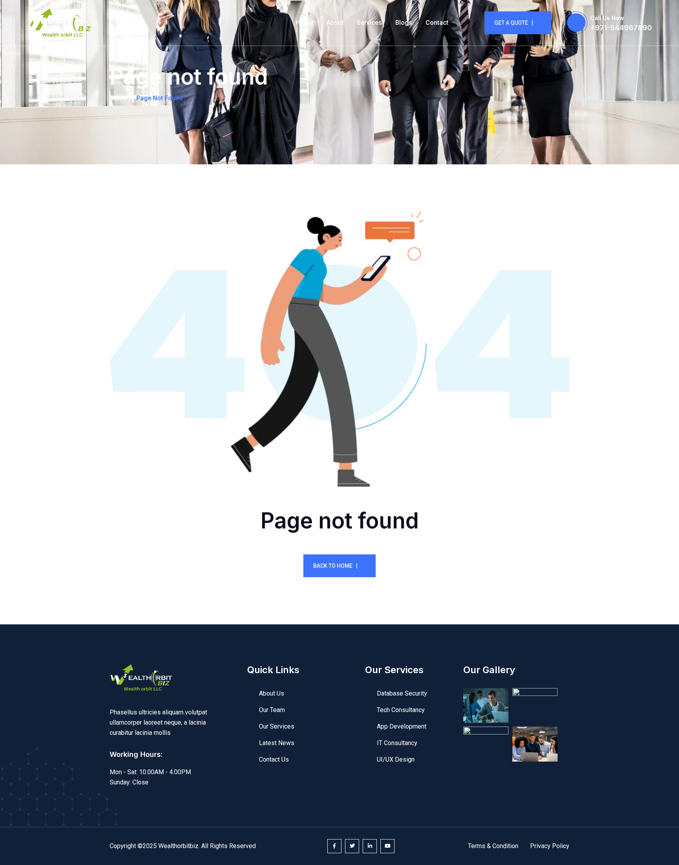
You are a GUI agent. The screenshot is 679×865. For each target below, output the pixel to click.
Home (304, 22)
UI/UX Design (396, 759)
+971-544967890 (621, 28)
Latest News (276, 743)
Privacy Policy (549, 846)
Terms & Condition (493, 846)
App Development (401, 726)
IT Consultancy (397, 743)
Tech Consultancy (401, 710)
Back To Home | (335, 566)
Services (369, 22)
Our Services (276, 726)
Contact (437, 22)
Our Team (272, 710)
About (335, 22)
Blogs (403, 22)
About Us (271, 693)
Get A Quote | (513, 23)
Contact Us (274, 759)
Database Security (402, 693)
